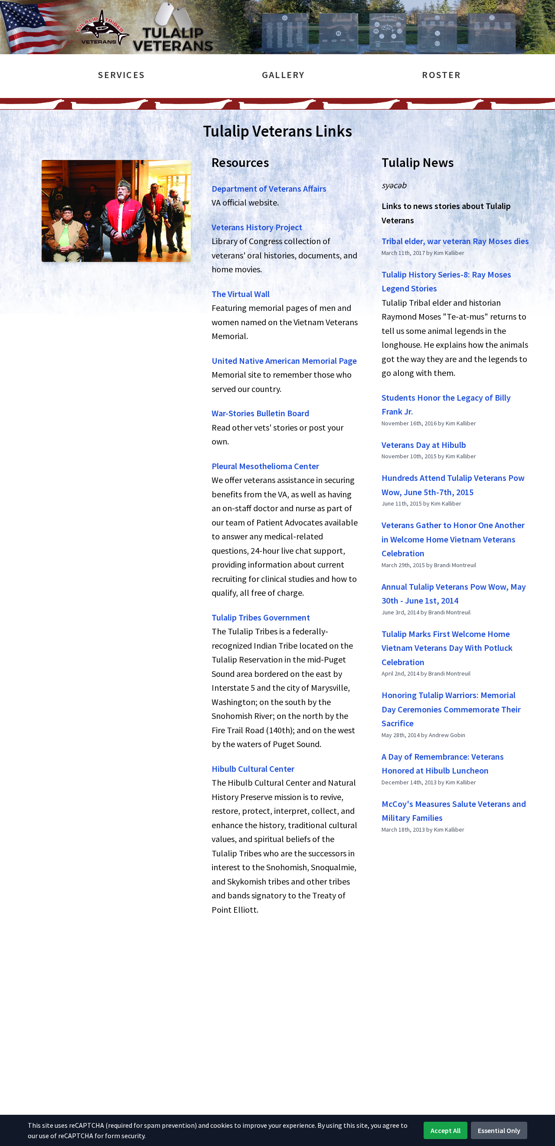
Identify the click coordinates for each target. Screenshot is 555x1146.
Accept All (445, 1130)
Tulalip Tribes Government (261, 617)
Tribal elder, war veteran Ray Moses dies (455, 240)
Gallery (283, 75)
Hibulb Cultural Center (253, 768)
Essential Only (499, 1130)
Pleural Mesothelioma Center (265, 465)
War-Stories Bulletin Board (260, 413)
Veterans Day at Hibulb (424, 444)
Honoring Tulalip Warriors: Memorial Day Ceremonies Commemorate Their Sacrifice (451, 708)
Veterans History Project (257, 227)
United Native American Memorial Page (284, 360)
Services (121, 75)
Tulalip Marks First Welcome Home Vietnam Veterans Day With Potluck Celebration (447, 647)
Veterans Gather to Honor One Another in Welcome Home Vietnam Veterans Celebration (453, 538)
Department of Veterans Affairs (269, 188)
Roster (441, 75)
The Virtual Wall (241, 293)
